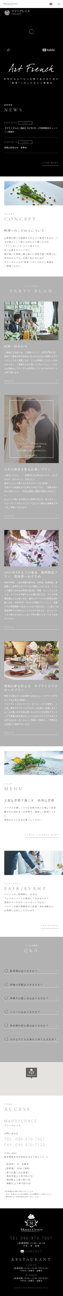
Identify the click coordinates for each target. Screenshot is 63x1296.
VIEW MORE (50, 163)
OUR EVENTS (50, 925)
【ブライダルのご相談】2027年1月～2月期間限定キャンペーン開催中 (31, 130)
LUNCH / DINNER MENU (42, 835)
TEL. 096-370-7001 (24, 1139)
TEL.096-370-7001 (31, 1238)
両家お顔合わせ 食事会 (15, 148)
